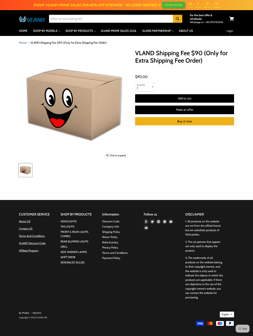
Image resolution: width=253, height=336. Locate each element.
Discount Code (110, 221)
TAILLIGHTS (67, 226)
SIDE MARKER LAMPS (74, 252)
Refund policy (110, 242)
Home (23, 42)
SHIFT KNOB (68, 257)
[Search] (177, 19)
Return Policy (110, 237)
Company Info (110, 226)
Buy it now (184, 121)
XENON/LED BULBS (73, 262)
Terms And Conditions (32, 236)
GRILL (64, 246)
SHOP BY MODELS (45, 30)
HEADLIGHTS (69, 221)
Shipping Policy (111, 232)
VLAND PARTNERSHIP (157, 30)
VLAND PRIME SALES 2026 (118, 30)
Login (230, 30)
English (225, 314)
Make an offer (184, 109)
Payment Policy (111, 258)
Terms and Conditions (115, 252)
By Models (24, 312)
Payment (37, 312)
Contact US (25, 228)
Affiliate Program (28, 250)
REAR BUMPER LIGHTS (74, 241)
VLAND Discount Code (32, 243)
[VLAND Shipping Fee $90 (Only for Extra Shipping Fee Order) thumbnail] (25, 170)
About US (24, 221)
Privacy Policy (110, 247)
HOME (23, 30)
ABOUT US (186, 30)
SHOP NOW (173, 5)
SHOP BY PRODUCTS (79, 30)
